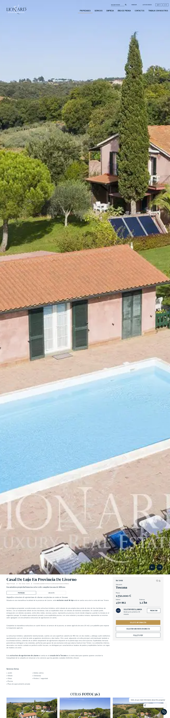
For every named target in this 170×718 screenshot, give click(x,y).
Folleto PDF (138, 635)
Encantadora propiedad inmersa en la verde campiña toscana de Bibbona (51, 584)
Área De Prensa (124, 10)
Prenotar (153, 610)
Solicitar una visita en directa (138, 628)
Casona (28, 584)
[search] (125, 4)
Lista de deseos (147, 5)
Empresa (110, 10)
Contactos (139, 10)
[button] (157, 580)
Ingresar (134, 5)
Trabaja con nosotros (158, 10)
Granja (23, 584)
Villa (19, 584)
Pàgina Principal (10, 583)
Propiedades (85, 10)
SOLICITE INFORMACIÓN (138, 622)
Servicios (99, 10)
